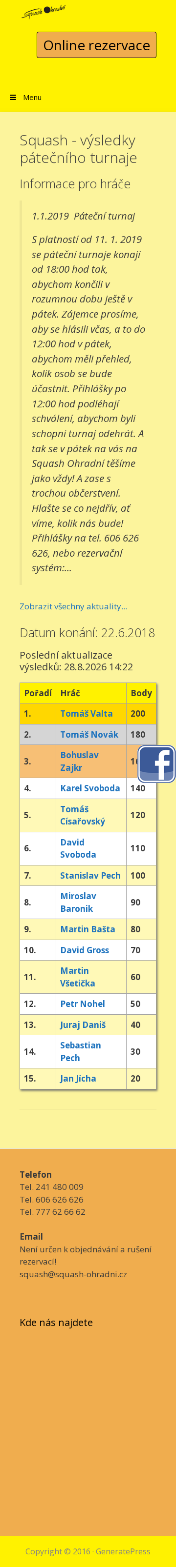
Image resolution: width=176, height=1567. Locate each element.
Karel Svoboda (90, 788)
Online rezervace (96, 45)
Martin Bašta (87, 929)
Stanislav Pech (90, 875)
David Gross (84, 950)
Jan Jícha (78, 1078)
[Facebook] (156, 763)
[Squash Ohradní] (44, 9)
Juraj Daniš (83, 1024)
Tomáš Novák (89, 734)
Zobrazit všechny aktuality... (73, 606)
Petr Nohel (82, 1003)
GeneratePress (123, 1551)
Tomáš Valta (86, 713)
